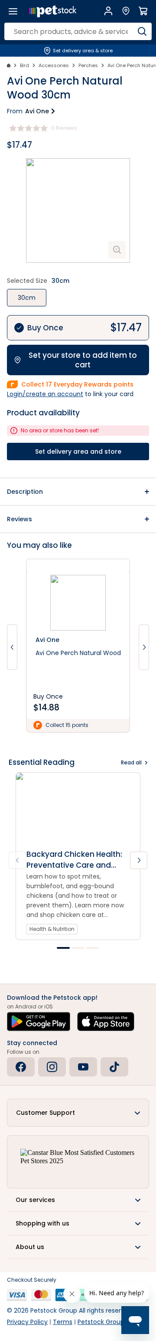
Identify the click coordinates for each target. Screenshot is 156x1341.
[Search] (142, 31)
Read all (131, 762)
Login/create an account (45, 394)
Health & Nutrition (52, 929)
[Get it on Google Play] (38, 1021)
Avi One (37, 111)
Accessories (54, 65)
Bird (24, 65)
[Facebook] (21, 1066)
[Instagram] (52, 1066)
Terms (62, 1321)
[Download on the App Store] (105, 1021)
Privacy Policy (27, 1321)
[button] (78, 491)
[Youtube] (83, 1066)
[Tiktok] (114, 1066)
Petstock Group (101, 1321)
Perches (88, 65)
